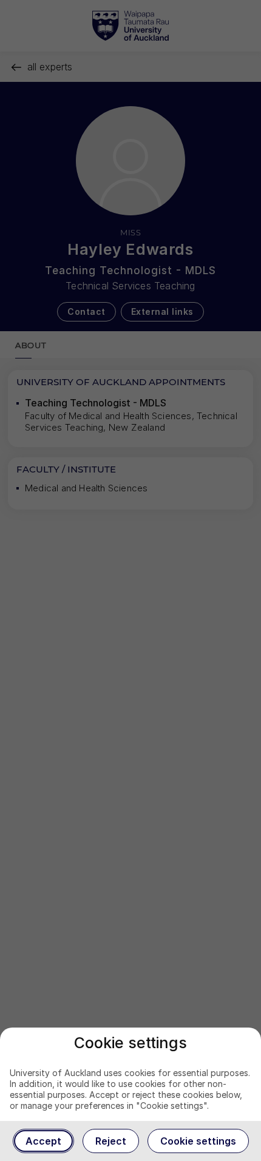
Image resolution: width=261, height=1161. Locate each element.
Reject (110, 1141)
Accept (43, 1141)
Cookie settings (198, 1141)
